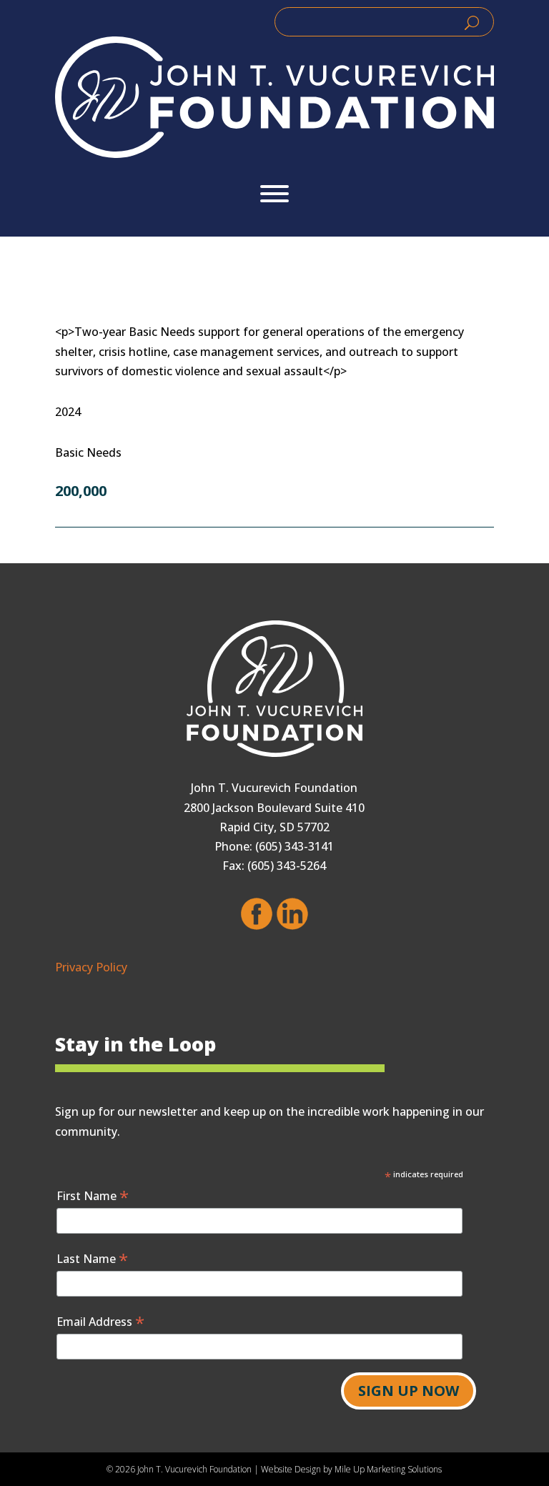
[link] (274, 97)
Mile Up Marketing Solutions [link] (388, 1469)
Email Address (100, 1321)
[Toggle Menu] (274, 193)
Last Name (92, 1258)
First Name (92, 1195)
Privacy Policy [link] (91, 967)
